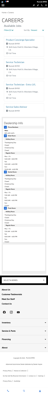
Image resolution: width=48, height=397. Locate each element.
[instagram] (11, 312)
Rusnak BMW (30, 358)
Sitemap (40, 376)
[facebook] (4, 312)
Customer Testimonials (12, 294)
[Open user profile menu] (40, 391)
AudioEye (17, 381)
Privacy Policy (7, 371)
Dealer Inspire (37, 364)
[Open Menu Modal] (3, 5)
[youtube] (18, 312)
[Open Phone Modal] (42, 5)
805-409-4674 (9, 133)
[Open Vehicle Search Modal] (34, 5)
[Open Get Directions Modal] (46, 5)
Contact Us (7, 304)
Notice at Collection (20, 371)
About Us (6, 289)
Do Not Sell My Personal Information (14, 376)
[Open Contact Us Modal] (8, 390)
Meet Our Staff (8, 299)
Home (4, 12)
